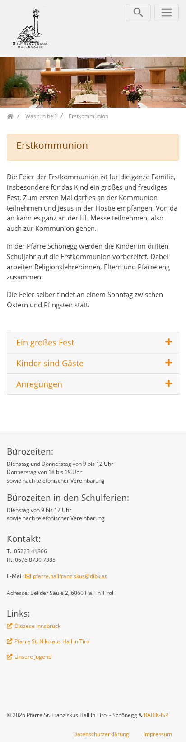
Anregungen (39, 384)
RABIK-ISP (156, 715)
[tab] (93, 342)
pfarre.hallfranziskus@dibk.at (70, 576)
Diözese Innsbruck (37, 626)
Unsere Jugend (32, 657)
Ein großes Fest (45, 342)
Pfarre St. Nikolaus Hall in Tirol (52, 641)
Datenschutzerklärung (101, 734)
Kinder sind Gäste (50, 363)
